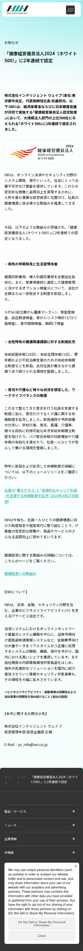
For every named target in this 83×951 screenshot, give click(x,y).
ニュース (10, 825)
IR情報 (9, 852)
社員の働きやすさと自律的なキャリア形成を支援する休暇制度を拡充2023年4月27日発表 (41, 495)
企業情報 (10, 839)
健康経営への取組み (20, 573)
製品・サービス (15, 811)
